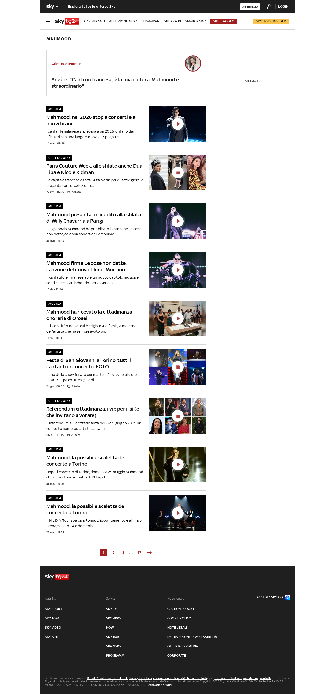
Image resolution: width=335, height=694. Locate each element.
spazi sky (113, 646)
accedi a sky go (270, 597)
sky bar (112, 637)
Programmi (115, 655)
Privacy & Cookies (140, 678)
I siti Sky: (51, 598)
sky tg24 (52, 618)
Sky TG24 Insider (271, 21)
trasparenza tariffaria (228, 678)
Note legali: (176, 598)
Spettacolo (224, 21)
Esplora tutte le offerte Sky (92, 6)
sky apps (113, 618)
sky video (53, 627)
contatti (265, 678)
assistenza (250, 678)
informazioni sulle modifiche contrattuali (180, 678)
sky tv (111, 609)
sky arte (52, 637)
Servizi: (111, 598)
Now (110, 627)
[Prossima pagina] (149, 552)
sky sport (53, 609)
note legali (177, 627)
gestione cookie (181, 609)
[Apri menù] (48, 21)
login (283, 6)
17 (140, 552)
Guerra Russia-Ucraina (185, 21)
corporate (177, 655)
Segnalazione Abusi (159, 685)
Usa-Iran (151, 21)
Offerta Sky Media (183, 646)
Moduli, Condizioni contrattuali (107, 678)
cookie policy (179, 618)
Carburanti (94, 21)
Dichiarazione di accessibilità (192, 637)
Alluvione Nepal (124, 21)
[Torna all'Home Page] (67, 21)
